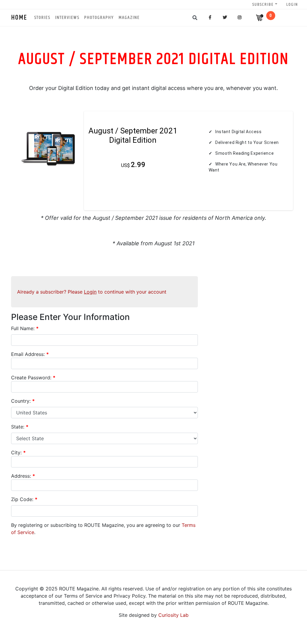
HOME (19, 18)
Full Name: (25, 328)
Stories (42, 17)
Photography (99, 17)
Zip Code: (24, 499)
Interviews (67, 17)
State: (19, 427)
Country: (23, 401)
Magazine (129, 17)
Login (292, 4)
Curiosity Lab (173, 615)
